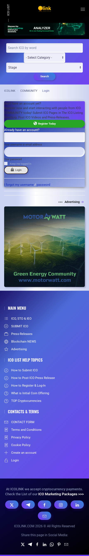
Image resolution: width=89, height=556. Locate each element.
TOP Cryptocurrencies (26, 401)
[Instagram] (60, 504)
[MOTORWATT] (44, 246)
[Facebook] (44, 504)
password (43, 185)
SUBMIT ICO (19, 326)
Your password (13, 159)
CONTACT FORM (22, 422)
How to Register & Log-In (28, 385)
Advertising (72, 202)
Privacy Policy (20, 437)
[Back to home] (44, 9)
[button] (83, 9)
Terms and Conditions (26, 430)
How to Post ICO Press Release (33, 378)
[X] (11, 504)
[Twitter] (23, 544)
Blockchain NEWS (23, 341)
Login (18, 169)
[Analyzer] (44, 29)
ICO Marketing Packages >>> (61, 494)
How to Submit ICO (24, 370)
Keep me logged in (20, 163)
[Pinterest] (59, 544)
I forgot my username (19, 185)
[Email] (44, 516)
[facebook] (37, 544)
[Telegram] (28, 504)
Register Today (46, 123)
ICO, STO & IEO (21, 318)
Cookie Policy (20, 445)
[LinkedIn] (77, 504)
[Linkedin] (44, 544)
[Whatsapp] (52, 544)
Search (44, 76)
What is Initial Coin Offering (30, 393)
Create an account (23, 453)
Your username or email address (23, 144)
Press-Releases (21, 334)
